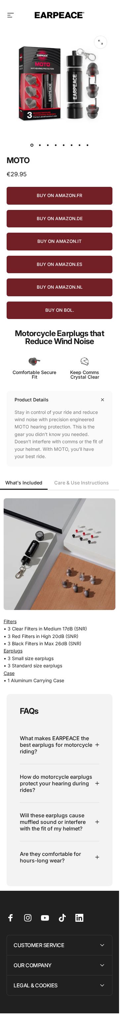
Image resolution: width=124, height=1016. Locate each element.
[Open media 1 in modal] (100, 42)
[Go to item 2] (40, 145)
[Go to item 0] (32, 145)
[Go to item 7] (79, 145)
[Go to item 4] (56, 145)
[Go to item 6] (71, 145)
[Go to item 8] (87, 145)
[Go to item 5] (63, 145)
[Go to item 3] (48, 145)
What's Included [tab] (23, 482)
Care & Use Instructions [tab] (81, 482)
